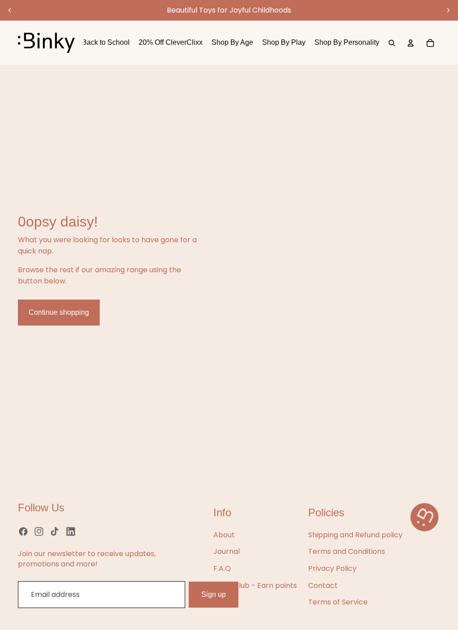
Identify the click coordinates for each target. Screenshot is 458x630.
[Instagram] (39, 531)
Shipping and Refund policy (355, 535)
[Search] (392, 43)
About (224, 535)
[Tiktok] (54, 531)
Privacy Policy (332, 568)
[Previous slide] (10, 10)
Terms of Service (338, 602)
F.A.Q (222, 568)
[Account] (410, 43)
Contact (323, 585)
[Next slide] (448, 10)
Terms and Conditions (346, 551)
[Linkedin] (70, 531)
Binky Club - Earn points (255, 585)
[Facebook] (23, 531)
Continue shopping (59, 312)
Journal (226, 551)
